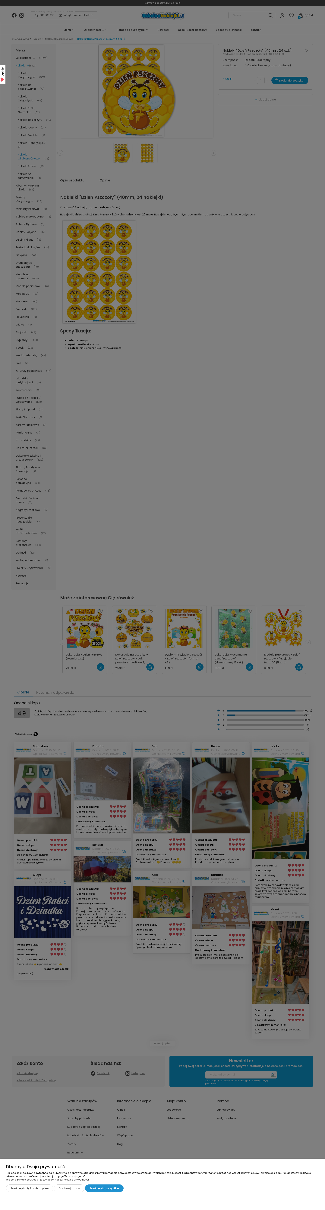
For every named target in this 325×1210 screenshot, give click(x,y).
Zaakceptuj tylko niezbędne (30, 1188)
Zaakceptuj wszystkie (104, 1188)
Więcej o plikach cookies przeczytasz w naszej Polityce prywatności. (47, 1179)
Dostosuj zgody (69, 1188)
